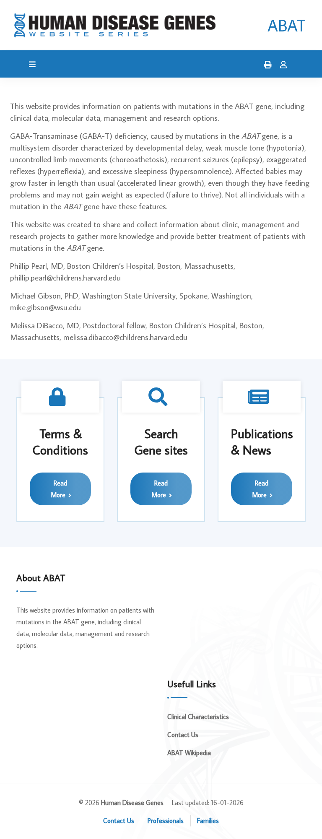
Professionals (166, 820)
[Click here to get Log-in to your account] (281, 65)
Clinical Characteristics (198, 716)
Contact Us (182, 734)
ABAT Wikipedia (189, 752)
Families (208, 820)
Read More (59, 489)
